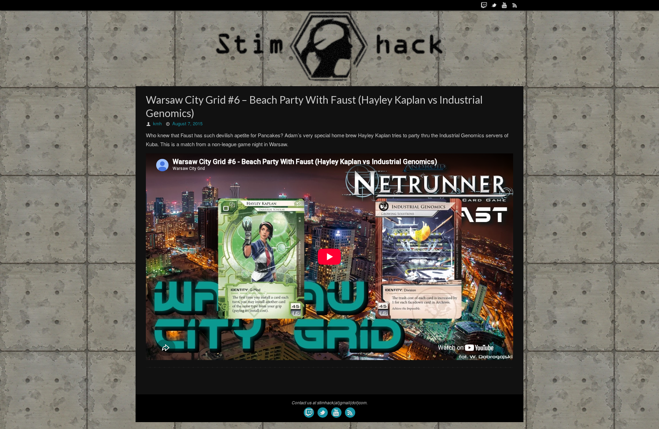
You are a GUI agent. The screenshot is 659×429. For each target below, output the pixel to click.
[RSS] (515, 5)
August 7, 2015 (187, 123)
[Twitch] (484, 5)
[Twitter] (494, 5)
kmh (157, 123)
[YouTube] (504, 5)
